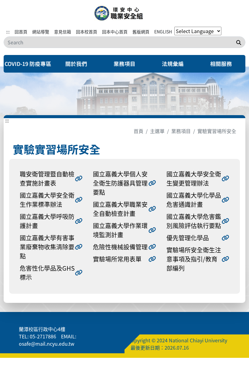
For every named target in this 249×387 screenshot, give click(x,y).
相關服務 (221, 63)
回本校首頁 (86, 32)
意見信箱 (62, 32)
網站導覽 (40, 32)
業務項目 (124, 63)
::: (8, 32)
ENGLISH (163, 32)
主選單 (157, 131)
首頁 (138, 131)
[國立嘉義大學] (124, 13)
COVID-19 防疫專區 (28, 63)
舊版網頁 (140, 32)
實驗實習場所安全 (216, 131)
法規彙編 (173, 63)
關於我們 (76, 63)
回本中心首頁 (115, 32)
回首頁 (21, 32)
